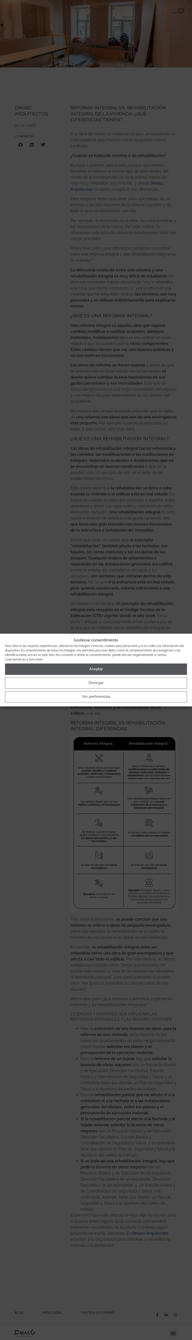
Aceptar (96, 669)
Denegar (96, 683)
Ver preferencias (96, 696)
